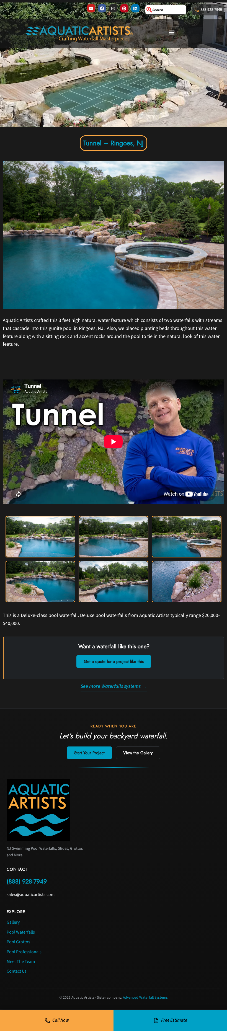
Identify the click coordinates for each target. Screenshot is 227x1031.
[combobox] (166, 10)
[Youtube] (91, 8)
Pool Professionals (24, 952)
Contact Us (17, 971)
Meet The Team (21, 961)
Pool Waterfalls (21, 932)
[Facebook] (102, 8)
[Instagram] (113, 8)
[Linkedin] (135, 8)
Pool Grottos (18, 942)
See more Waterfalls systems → (114, 686)
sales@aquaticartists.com (31, 895)
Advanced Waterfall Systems (145, 997)
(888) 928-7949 (27, 881)
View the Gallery (138, 753)
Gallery (13, 922)
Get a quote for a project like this (114, 661)
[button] (171, 32)
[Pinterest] (124, 8)
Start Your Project (89, 753)
